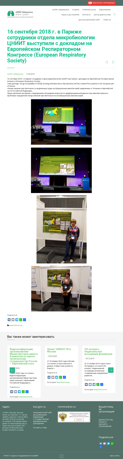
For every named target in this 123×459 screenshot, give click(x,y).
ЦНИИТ (35, 456)
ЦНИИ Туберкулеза (15, 74)
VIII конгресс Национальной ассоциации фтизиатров (98, 351)
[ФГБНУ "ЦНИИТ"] (21, 14)
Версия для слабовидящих (103, 3)
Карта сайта (114, 456)
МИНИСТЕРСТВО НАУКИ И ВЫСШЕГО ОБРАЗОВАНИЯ (106, 423)
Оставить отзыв (40, 427)
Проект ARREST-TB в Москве (59, 350)
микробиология (15, 325)
